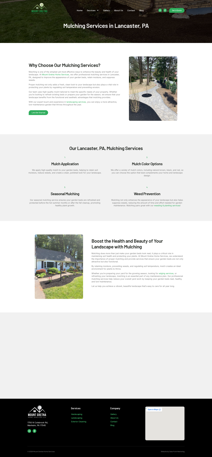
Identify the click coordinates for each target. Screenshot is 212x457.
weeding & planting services (167, 205)
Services (91, 10)
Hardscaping (76, 414)
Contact (131, 10)
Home (80, 10)
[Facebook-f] (165, 10)
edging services (166, 273)
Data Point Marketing (177, 451)
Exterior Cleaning (78, 421)
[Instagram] (160, 10)
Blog (141, 10)
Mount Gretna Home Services (55, 74)
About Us (118, 10)
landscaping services (76, 102)
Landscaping (76, 418)
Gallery (106, 10)
